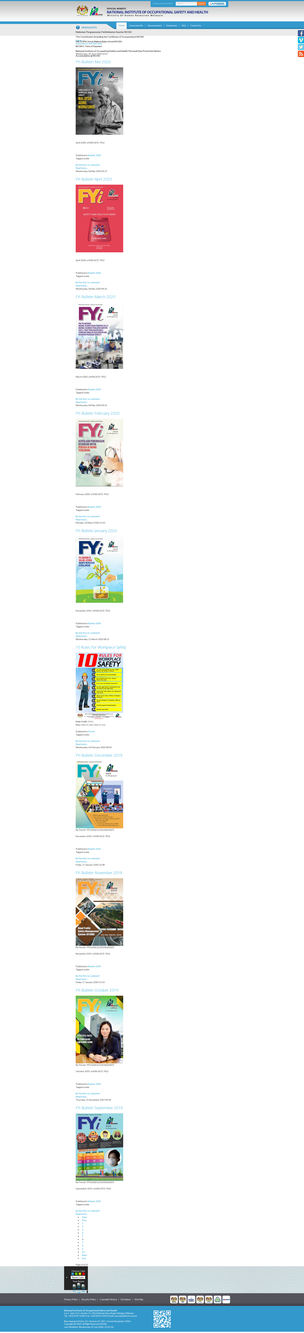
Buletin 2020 (94, 155)
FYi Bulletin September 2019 (99, 1107)
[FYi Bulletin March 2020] (99, 335)
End (84, 1258)
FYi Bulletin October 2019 (97, 990)
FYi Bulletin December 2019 (99, 755)
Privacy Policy (71, 1299)
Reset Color (78, 1277)
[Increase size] (74, 1287)
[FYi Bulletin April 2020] (99, 218)
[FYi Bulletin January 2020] (99, 569)
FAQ (184, 25)
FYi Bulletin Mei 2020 (93, 61)
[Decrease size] (83, 1287)
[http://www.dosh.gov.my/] (209, 1299)
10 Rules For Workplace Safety (101, 647)
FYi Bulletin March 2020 (95, 296)
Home (121, 25)
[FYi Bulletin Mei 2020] (99, 100)
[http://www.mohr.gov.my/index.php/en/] (200, 1299)
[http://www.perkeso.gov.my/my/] (217, 1299)
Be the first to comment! (88, 164)
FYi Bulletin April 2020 (94, 179)
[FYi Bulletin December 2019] (99, 794)
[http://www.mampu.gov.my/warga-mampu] (226, 1299)
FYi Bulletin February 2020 (97, 413)
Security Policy (88, 1299)
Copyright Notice (108, 1299)
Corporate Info (136, 25)
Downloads (171, 25)
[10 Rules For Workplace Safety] (99, 686)
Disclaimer (126, 1299)
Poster (91, 731)
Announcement (155, 25)
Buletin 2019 (94, 849)
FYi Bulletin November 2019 (99, 872)
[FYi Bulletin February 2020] (99, 452)
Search (201, 3)
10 (83, 1252)
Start (84, 1217)
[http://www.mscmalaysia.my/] (191, 1299)
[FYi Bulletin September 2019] (99, 1146)
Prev (84, 1220)
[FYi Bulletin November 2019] (99, 911)
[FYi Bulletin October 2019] (99, 1029)
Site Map (139, 1299)
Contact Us (196, 25)
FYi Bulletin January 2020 (96, 530)
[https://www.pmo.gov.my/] (183, 1299)
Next (84, 1255)
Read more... (82, 168)
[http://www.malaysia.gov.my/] (174, 1299)
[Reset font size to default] (78, 1287)
